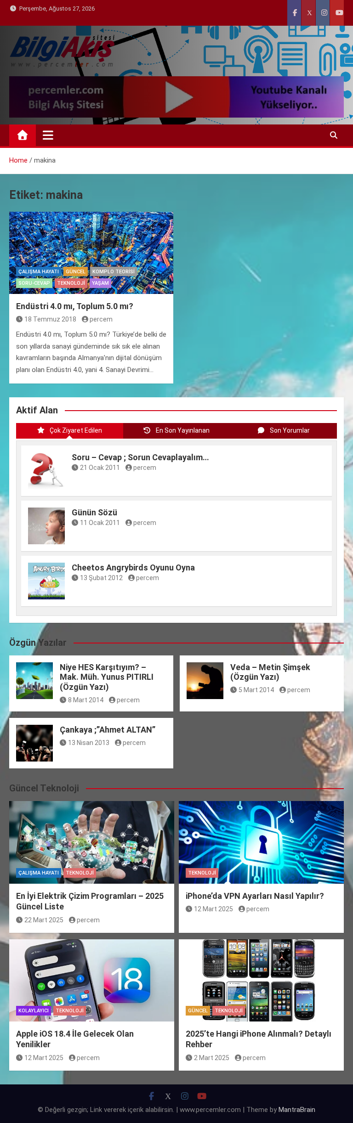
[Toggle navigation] (48, 135)
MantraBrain (297, 1110)
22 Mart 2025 (43, 920)
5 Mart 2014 (256, 690)
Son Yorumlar (290, 430)
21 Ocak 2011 (100, 467)
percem (101, 319)
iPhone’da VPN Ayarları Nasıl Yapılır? (255, 896)
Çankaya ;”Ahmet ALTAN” (107, 729)
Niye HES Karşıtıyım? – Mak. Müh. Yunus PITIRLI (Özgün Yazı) (107, 677)
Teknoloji (71, 283)
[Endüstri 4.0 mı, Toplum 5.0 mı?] (91, 253)
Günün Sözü (94, 512)
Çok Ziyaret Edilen (76, 430)
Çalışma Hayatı (38, 272)
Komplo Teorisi (113, 272)
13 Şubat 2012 (101, 577)
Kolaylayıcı (33, 1011)
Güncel (75, 272)
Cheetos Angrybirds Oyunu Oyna (133, 567)
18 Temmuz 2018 (50, 319)
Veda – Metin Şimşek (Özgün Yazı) (270, 672)
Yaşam (100, 283)
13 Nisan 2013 (88, 742)
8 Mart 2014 (85, 700)
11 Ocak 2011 (100, 522)
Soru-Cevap (34, 283)
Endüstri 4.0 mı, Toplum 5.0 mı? (74, 306)
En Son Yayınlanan (183, 430)
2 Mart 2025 (211, 1057)
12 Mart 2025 (213, 909)
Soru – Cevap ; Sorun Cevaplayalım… (140, 457)
